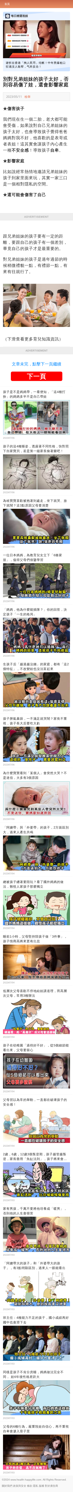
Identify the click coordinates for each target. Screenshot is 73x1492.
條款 (29, 1485)
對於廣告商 (51, 1485)
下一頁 (36, 376)
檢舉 (28, 97)
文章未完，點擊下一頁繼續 (36, 364)
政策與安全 (19, 1485)
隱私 (35, 1485)
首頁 (7, 3)
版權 (41, 1485)
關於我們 (7, 1485)
